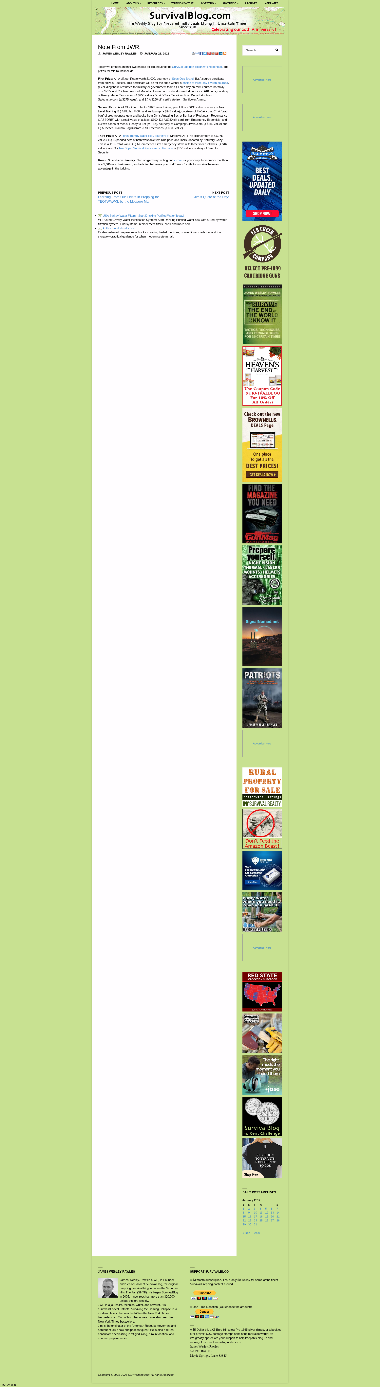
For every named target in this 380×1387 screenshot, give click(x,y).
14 (278, 1212)
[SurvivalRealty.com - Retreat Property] (262, 787)
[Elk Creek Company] (262, 253)
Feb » (256, 1233)
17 (255, 1216)
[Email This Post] (197, 53)
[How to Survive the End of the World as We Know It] (262, 314)
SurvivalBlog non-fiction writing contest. (197, 66)
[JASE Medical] (262, 1075)
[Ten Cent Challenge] (262, 1116)
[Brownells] (262, 445)
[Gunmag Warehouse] (262, 513)
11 (260, 1212)
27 (272, 1220)
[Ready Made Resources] (262, 575)
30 (249, 1224)
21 (278, 1216)
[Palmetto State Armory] (262, 181)
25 (261, 1220)
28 (278, 1220)
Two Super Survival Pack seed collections (146, 148)
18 (261, 1216)
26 (266, 1220)
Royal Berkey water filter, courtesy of (145, 135)
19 (266, 1216)
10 (255, 1212)
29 (244, 1224)
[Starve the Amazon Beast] (262, 829)
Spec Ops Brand (183, 78)
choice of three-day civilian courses (205, 82)
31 (255, 1224)
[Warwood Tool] (262, 1033)
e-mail (178, 160)
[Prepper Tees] (262, 1158)
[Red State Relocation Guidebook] (262, 992)
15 (244, 1216)
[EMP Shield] (262, 870)
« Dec (246, 1233)
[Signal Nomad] (262, 636)
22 (244, 1220)
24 (255, 1220)
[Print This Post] (193, 53)
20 (272, 1216)
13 (272, 1212)
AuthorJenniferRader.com (117, 228)
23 (249, 1220)
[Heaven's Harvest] (262, 376)
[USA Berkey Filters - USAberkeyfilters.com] (262, 912)
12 (266, 1212)
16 (249, 1216)
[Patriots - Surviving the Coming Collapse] (262, 698)
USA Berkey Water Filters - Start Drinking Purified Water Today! (141, 215)
